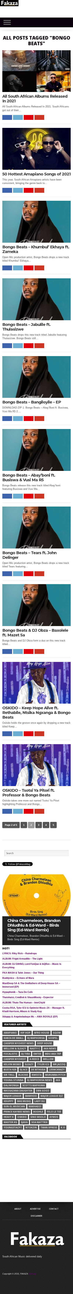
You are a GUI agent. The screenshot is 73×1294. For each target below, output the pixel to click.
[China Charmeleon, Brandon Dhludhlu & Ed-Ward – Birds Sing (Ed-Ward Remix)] (36, 915)
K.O (63, 1127)
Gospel (53, 1038)
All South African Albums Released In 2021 (34, 98)
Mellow (48, 1059)
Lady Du (39, 1101)
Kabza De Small (14, 1038)
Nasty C (35, 1048)
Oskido (22, 1117)
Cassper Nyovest (15, 1059)
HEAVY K (9, 1117)
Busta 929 (10, 1069)
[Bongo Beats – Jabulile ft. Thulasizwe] (36, 319)
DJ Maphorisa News (39, 1080)
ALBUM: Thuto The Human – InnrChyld (23, 1002)
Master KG (10, 1122)
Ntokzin (31, 1127)
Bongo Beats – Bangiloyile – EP (31, 402)
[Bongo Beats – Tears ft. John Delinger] (36, 547)
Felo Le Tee (54, 1111)
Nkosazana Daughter (18, 1090)
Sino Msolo (38, 1117)
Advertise (35, 1209)
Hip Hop (25, 1032)
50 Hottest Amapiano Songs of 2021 (36, 174)
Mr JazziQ (59, 1064)
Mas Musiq (24, 1101)
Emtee (37, 1053)
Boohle (38, 1111)
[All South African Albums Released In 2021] (36, 91)
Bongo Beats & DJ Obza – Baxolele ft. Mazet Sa (35, 632)
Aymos (53, 1117)
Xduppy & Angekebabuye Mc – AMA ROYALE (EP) (30, 1016)
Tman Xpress (48, 1127)
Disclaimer (36, 1216)
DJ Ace (23, 1069)
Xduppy (8, 1101)
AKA (58, 1080)
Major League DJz (51, 1096)
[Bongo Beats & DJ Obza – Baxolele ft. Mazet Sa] (36, 625)
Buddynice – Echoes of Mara (18, 978)
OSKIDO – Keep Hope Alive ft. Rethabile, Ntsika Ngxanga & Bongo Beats (36, 713)
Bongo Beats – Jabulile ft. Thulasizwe (26, 327)
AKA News (50, 1048)
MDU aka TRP (53, 1053)
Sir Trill (9, 1074)
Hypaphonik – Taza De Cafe (17, 992)
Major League (12, 1096)
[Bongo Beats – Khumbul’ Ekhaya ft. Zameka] (36, 241)
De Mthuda (38, 1069)
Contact (54, 1209)
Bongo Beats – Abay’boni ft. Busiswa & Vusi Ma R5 (28, 477)
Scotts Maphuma (33, 1085)
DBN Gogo (42, 1090)
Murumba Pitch (55, 1074)
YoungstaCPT (13, 1127)
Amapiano (10, 1032)
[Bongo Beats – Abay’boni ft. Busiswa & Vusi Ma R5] (36, 469)
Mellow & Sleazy (15, 1048)
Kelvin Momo (12, 1064)
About (17, 1209)
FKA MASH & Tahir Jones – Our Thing (23, 972)
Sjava (24, 1122)
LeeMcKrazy (57, 1069)
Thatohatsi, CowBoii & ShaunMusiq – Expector (28, 997)
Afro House (41, 1032)
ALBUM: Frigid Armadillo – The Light (22, 958)
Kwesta (36, 1074)
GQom (57, 1032)
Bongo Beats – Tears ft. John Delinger (29, 555)
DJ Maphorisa (36, 1038)
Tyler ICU (43, 1064)
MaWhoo (31, 1096)
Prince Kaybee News (17, 1111)
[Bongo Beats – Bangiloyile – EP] (36, 396)
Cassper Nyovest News (18, 1043)
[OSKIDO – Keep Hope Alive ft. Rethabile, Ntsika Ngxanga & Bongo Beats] (36, 702)
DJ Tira (25, 1053)
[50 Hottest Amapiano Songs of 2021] (36, 168)
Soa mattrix (39, 1122)
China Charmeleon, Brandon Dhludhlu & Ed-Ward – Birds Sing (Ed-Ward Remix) (33, 925)
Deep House (44, 1043)
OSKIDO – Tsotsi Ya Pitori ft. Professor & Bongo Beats (28, 792)
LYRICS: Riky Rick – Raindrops (19, 953)
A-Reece (34, 1059)
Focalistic (11, 1053)
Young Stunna (13, 1080)
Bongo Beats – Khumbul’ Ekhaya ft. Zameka (35, 249)
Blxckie (23, 1074)
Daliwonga (11, 1085)
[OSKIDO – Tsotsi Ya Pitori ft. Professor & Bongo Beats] (36, 785)
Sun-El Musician (14, 1106)
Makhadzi (35, 1106)
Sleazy (29, 1064)
